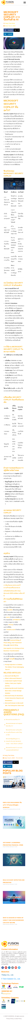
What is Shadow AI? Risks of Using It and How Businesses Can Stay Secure (13, 920)
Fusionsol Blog (14, 640)
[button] (25, 2)
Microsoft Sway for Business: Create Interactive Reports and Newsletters (14, 698)
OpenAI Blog (14, 645)
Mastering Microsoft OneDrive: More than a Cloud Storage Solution (14, 691)
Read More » (5, 812)
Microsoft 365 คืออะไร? (12, 676)
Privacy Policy (10, 1018)
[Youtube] (6, 967)
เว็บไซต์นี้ (11, 659)
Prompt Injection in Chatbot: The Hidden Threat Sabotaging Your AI (14, 667)
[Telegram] (19, 967)
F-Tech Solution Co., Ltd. (10, 979)
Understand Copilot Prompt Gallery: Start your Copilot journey (13, 683)
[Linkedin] (9, 967)
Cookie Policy (18, 1018)
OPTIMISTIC (16, 619)
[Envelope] (16, 967)
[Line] (12, 967)
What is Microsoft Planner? (13, 678)
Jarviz (8, 617)
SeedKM (9, 610)
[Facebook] (2, 967)
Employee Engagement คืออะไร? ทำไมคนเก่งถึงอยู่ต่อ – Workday (12, 805)
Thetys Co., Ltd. (7, 975)
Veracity (10, 624)
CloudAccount (10, 629)
